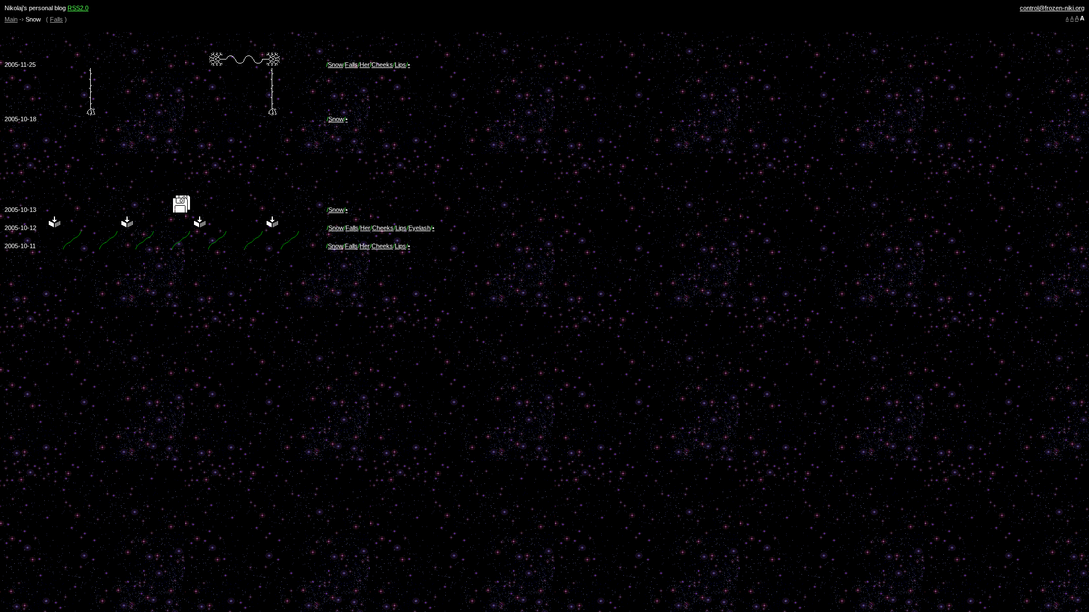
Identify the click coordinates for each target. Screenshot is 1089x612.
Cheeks (382, 64)
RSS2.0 (77, 8)
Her (365, 64)
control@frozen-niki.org (1052, 8)
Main (11, 19)
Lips (400, 64)
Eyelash (419, 227)
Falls (56, 19)
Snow (335, 64)
